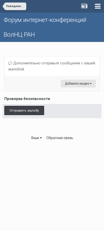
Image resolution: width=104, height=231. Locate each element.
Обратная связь (59, 138)
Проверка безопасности (27, 98)
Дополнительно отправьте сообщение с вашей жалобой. (51, 66)
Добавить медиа (77, 83)
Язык (35, 138)
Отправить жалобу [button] (24, 110)
